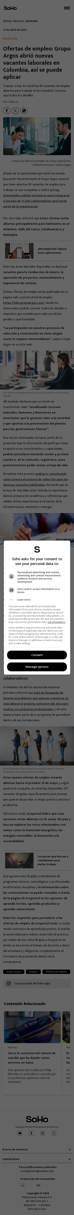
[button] (37, 599)
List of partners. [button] (56, 622)
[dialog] (37, 608)
